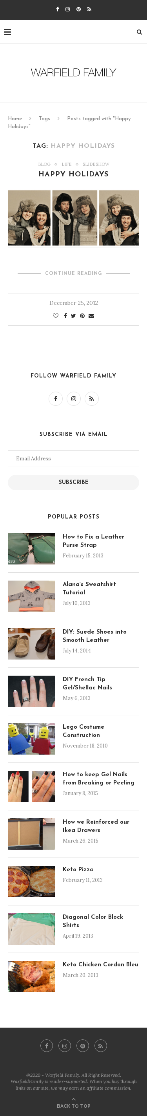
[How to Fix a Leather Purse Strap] (31, 548)
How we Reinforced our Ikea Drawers (96, 826)
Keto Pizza (78, 870)
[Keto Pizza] (31, 881)
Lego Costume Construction (83, 731)
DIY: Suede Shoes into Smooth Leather (95, 636)
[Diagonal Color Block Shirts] (31, 929)
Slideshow (96, 164)
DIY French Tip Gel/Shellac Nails (87, 684)
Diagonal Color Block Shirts (93, 921)
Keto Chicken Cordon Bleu (100, 965)
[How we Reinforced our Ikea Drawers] (31, 834)
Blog (44, 164)
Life (67, 164)
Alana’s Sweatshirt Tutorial (89, 589)
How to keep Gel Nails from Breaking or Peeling (98, 779)
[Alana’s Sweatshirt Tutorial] (31, 596)
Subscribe (74, 483)
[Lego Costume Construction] (31, 739)
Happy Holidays (73, 174)
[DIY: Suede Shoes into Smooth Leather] (31, 644)
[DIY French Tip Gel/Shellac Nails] (31, 691)
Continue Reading (73, 273)
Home (15, 118)
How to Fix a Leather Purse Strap (93, 541)
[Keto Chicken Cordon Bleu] (31, 976)
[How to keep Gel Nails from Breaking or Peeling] (31, 786)
